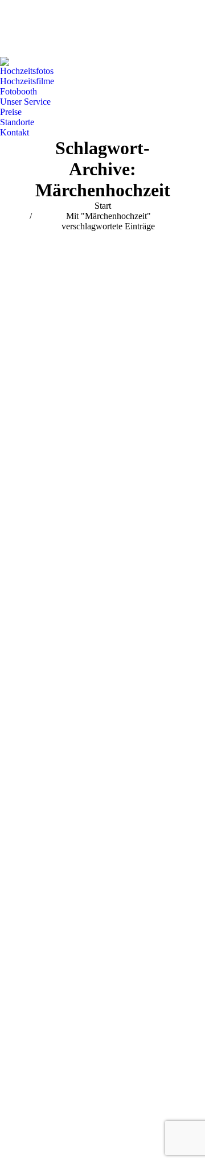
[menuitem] (27, 71)
